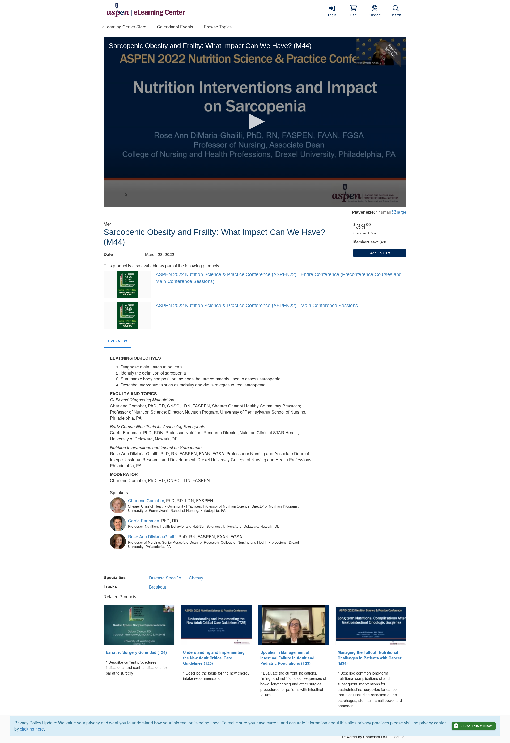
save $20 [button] (369, 241)
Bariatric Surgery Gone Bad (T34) (136, 652)
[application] (255, 122)
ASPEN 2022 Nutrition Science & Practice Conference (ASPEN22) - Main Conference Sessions (257, 305)
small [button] (385, 212)
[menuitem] (124, 27)
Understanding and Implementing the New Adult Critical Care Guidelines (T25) (214, 658)
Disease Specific (165, 578)
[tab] (117, 341)
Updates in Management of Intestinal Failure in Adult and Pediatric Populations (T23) (287, 658)
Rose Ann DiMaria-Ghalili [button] (152, 537)
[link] (332, 10)
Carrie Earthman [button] (143, 521)
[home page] (154, 10)
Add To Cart (380, 253)
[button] (353, 10)
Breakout (157, 587)
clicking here (32, 729)
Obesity (196, 578)
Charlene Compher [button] (146, 500)
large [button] (401, 212)
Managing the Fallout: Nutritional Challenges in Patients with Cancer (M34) (370, 658)
